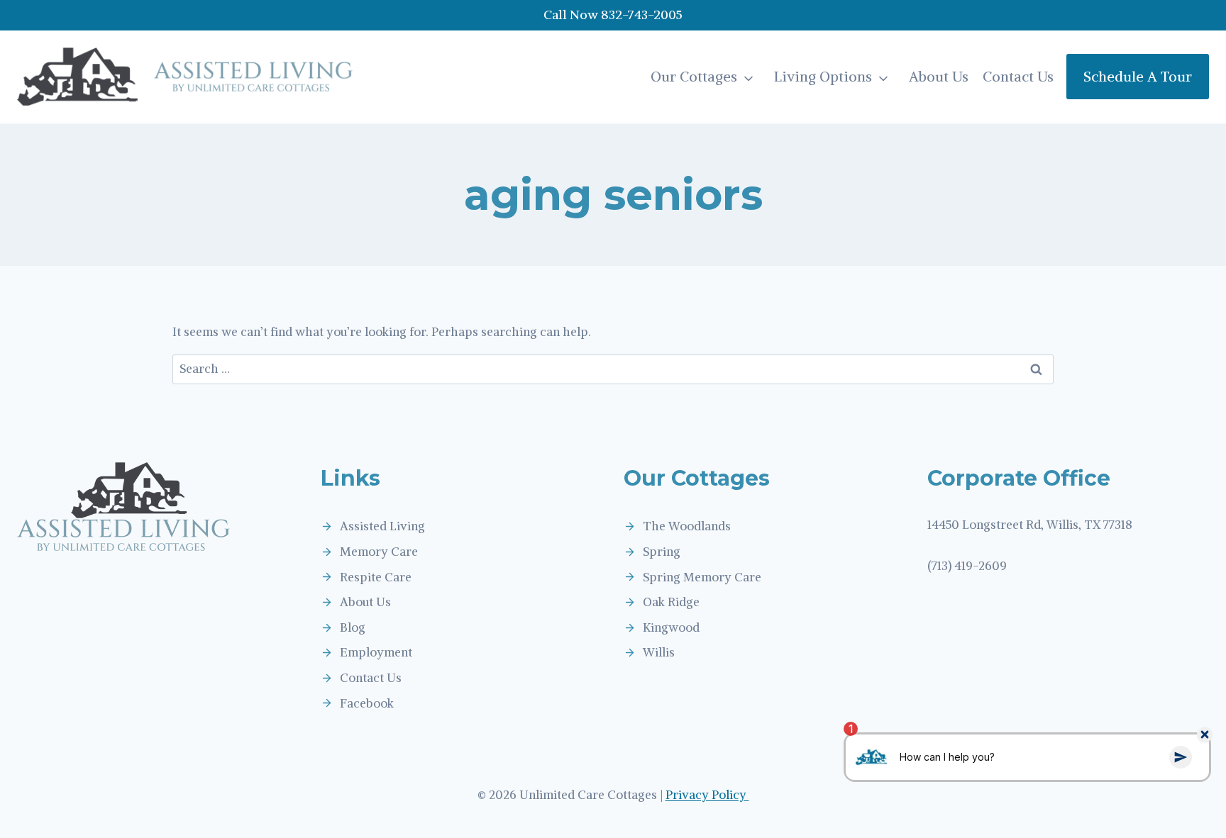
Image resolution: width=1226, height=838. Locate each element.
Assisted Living (382, 526)
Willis (659, 652)
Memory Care (379, 551)
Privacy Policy (707, 795)
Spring (661, 551)
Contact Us (1018, 76)
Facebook (367, 703)
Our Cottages (694, 76)
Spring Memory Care (702, 577)
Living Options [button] (823, 76)
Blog (352, 627)
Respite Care (376, 577)
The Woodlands (687, 526)
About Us (938, 76)
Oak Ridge (671, 602)
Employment (376, 652)
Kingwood (671, 627)
